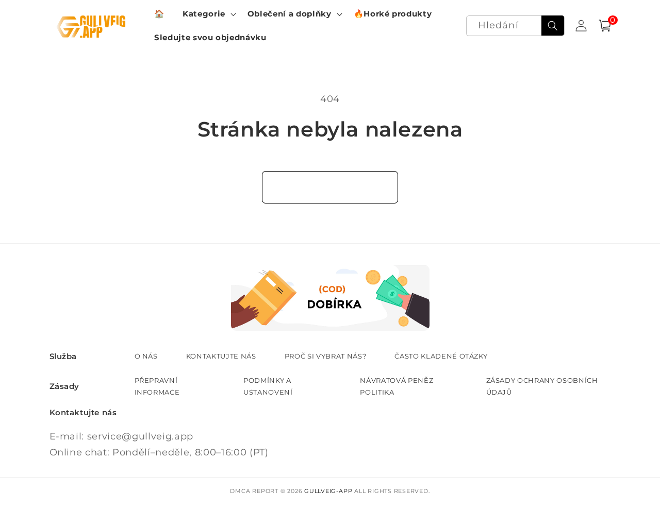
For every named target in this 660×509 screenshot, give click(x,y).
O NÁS (146, 356)
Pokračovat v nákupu (330, 187)
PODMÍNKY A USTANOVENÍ (268, 386)
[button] (208, 14)
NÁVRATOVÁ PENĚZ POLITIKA (396, 386)
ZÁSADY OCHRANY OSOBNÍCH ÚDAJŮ (542, 386)
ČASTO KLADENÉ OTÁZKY (440, 356)
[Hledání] (552, 25)
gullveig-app (328, 491)
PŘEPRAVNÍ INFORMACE (157, 386)
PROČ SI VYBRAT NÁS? (326, 356)
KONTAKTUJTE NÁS (221, 356)
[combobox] (515, 26)
